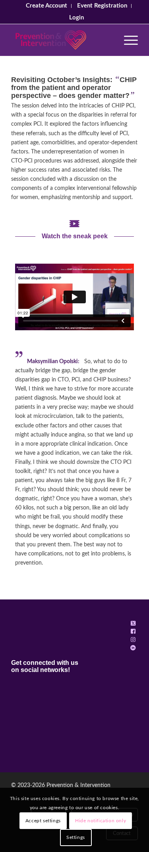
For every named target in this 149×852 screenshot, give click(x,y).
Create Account (46, 6)
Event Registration (102, 6)
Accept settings (43, 820)
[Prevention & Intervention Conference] (61, 40)
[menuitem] (47, 6)
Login (76, 18)
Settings (75, 837)
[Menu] (127, 40)
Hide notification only (100, 820)
